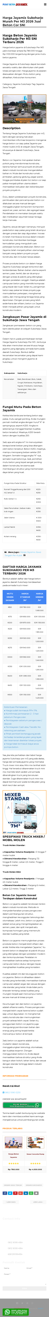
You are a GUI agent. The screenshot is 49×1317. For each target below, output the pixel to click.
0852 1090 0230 (12, 1092)
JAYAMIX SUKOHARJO (34, 1185)
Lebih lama (37, 1202)
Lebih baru (11, 1202)
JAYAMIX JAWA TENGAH (13, 1185)
